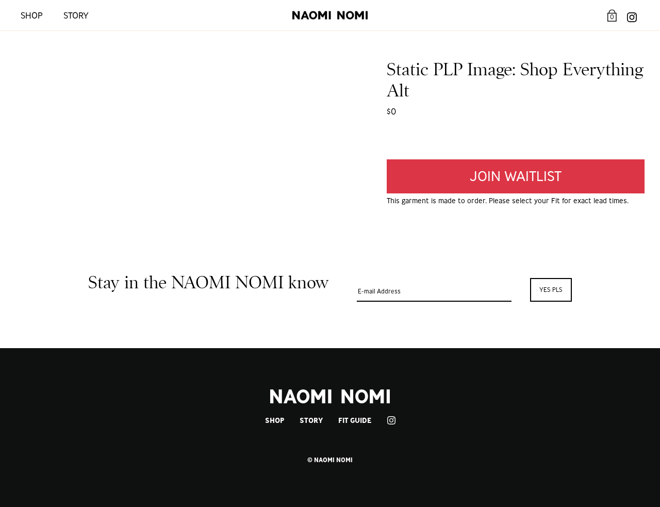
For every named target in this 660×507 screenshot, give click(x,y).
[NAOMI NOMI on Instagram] (632, 15)
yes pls (551, 289)
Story (76, 15)
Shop (32, 15)
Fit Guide (354, 420)
